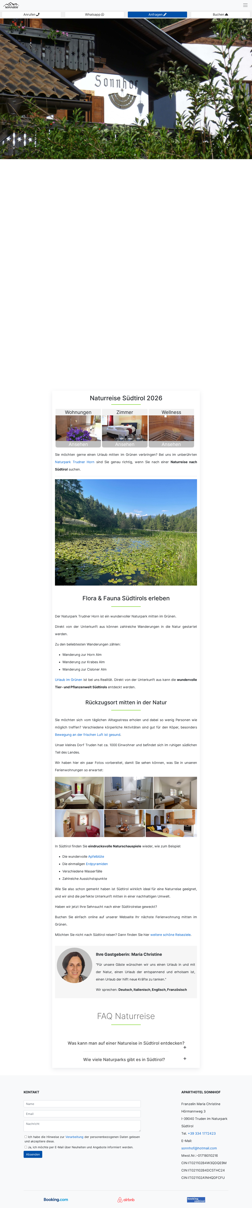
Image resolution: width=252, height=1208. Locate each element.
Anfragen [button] (156, 14)
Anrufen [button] (29, 14)
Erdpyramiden (97, 864)
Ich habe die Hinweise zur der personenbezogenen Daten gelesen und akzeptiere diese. (82, 1139)
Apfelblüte (96, 856)
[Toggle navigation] (245, 5)
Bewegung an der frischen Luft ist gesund (87, 735)
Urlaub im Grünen (68, 680)
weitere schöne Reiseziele (170, 935)
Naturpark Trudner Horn (74, 462)
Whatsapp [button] (93, 14)
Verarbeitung (74, 1137)
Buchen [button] (218, 14)
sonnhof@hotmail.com (199, 1148)
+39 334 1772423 (202, 1133)
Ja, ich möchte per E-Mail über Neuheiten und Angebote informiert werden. (80, 1147)
